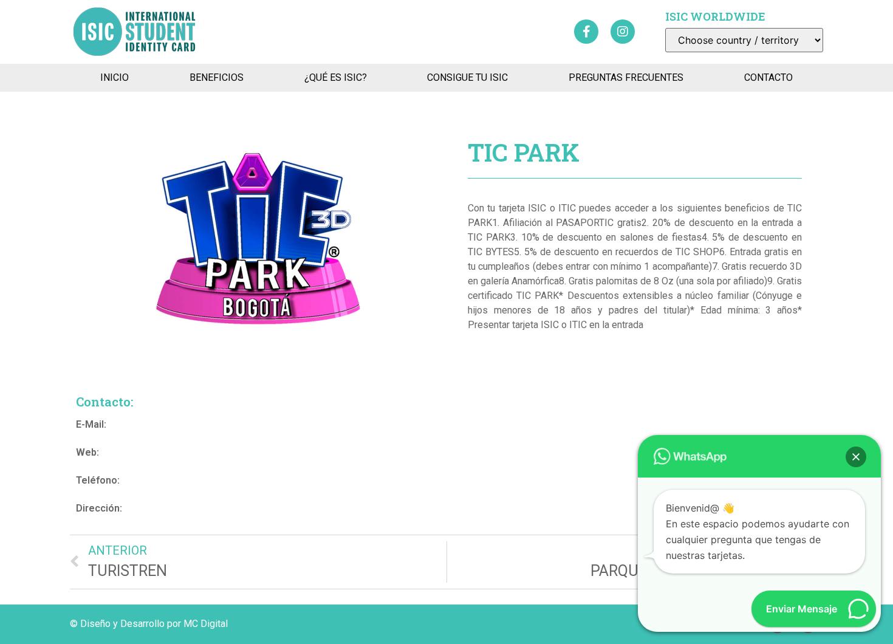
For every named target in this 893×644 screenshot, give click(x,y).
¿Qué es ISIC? (335, 77)
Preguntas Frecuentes (626, 77)
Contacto (768, 77)
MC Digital (205, 623)
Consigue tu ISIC (467, 77)
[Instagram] (623, 31)
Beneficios (217, 77)
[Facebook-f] (586, 31)
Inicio (114, 77)
